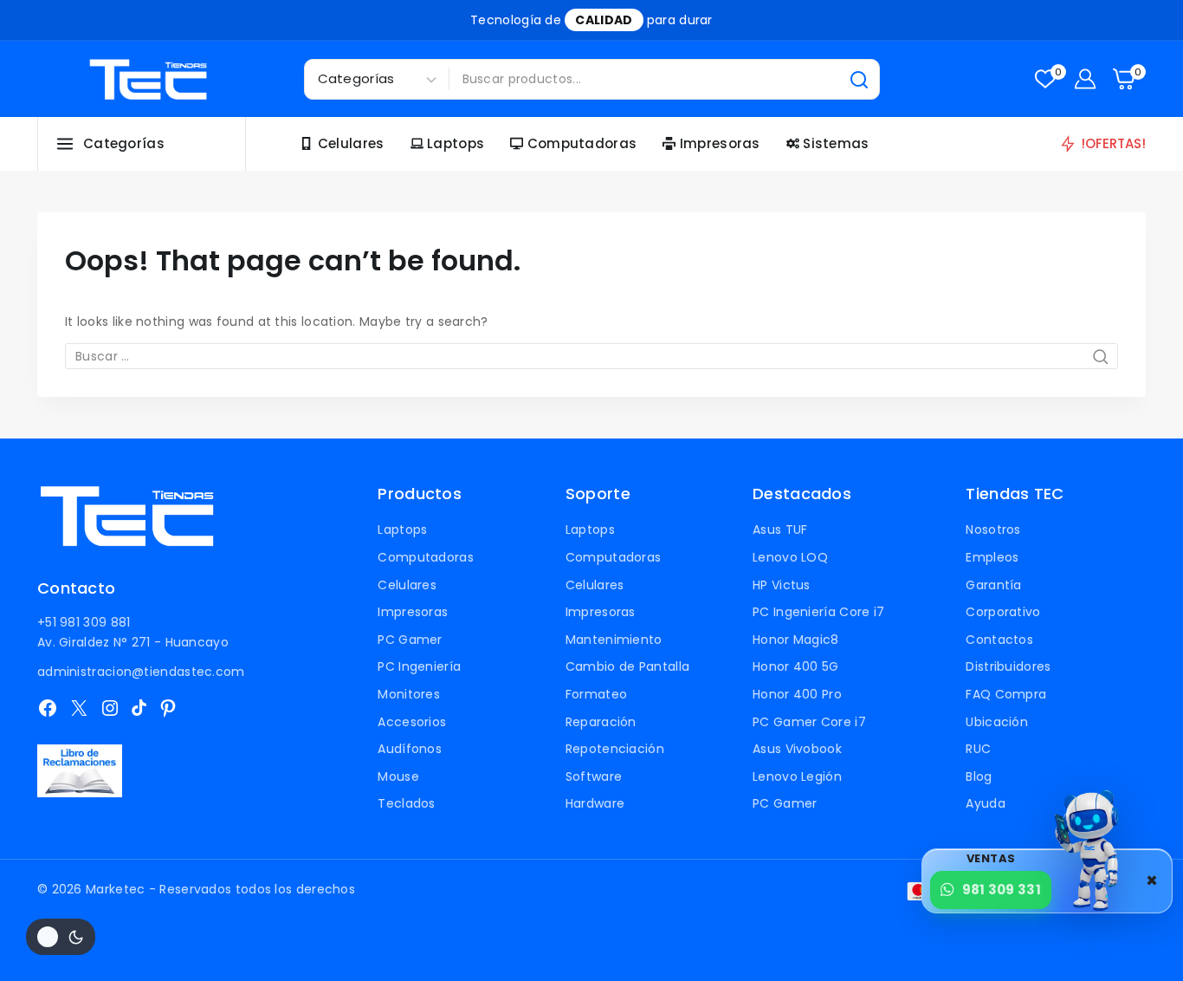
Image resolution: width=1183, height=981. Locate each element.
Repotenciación (615, 748)
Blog (979, 776)
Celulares (351, 143)
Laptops (455, 143)
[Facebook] (47, 708)
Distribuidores (1008, 666)
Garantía (993, 585)
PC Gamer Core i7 (809, 722)
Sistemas (836, 143)
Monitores (409, 694)
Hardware (595, 803)
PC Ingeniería (419, 666)
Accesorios (412, 722)
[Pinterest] (168, 708)
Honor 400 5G (796, 666)
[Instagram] (110, 708)
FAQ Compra (1006, 694)
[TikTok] (139, 707)
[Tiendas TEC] (148, 79)
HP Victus (782, 585)
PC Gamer (410, 639)
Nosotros (993, 529)
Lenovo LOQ (790, 557)
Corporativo (1003, 611)
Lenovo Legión (797, 776)
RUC (978, 748)
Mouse (398, 776)
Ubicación (997, 722)
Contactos (999, 639)
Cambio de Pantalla (627, 666)
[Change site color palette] (60, 937)
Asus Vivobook (797, 748)
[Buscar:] (591, 356)
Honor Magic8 (796, 639)
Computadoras (582, 143)
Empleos (992, 557)
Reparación (601, 722)
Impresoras (720, 143)
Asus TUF (780, 529)
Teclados (406, 803)
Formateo (596, 694)
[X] (78, 708)
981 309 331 (1001, 889)
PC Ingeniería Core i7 (818, 611)
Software (594, 776)
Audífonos (410, 748)
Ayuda (985, 803)
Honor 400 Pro (797, 694)
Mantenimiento (614, 639)
